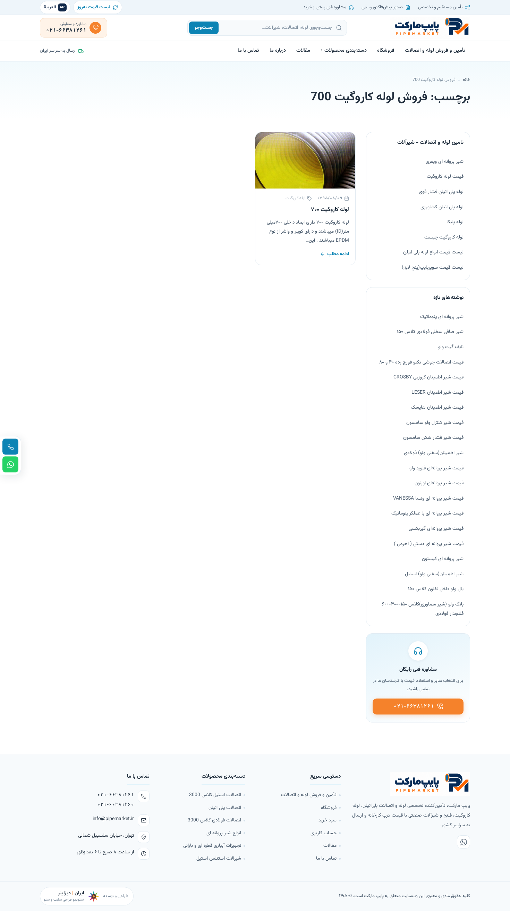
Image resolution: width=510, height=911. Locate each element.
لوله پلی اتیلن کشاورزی (442, 207)
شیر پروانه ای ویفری (445, 162)
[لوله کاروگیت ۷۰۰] (305, 160)
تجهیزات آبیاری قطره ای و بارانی (212, 845)
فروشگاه (385, 51)
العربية (54, 7)
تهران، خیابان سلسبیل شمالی (106, 835)
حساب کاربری (324, 833)
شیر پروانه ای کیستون (443, 559)
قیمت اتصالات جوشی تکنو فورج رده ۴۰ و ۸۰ (421, 362)
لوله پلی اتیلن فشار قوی (441, 192)
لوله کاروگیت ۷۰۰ (330, 210)
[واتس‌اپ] (463, 842)
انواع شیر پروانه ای (223, 833)
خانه (466, 79)
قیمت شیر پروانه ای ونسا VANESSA (428, 498)
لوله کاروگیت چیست (444, 237)
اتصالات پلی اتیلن (225, 807)
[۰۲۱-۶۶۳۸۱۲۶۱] (10, 447)
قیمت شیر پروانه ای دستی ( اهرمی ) (429, 544)
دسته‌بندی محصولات (345, 51)
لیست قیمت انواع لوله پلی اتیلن (433, 252)
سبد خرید (327, 820)
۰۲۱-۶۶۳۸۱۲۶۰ (115, 805)
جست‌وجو (204, 27)
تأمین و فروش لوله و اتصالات (435, 51)
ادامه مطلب (338, 254)
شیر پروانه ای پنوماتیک (442, 317)
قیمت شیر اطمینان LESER (437, 392)
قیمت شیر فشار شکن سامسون (433, 438)
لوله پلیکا (455, 222)
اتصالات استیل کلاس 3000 (215, 795)
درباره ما (278, 51)
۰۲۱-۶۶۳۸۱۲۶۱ (115, 795)
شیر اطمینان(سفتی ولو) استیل (434, 574)
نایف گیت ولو (451, 347)
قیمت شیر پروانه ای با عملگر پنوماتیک (427, 513)
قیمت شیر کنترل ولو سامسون (435, 423)
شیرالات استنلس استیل (218, 858)
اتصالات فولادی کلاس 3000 (214, 820)
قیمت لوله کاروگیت (445, 177)
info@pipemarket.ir (113, 819)
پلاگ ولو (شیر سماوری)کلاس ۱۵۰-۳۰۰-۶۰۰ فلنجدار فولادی (423, 609)
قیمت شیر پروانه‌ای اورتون (439, 483)
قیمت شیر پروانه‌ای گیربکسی (436, 529)
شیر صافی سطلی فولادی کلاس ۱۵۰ (430, 332)
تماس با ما (248, 51)
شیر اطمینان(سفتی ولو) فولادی (434, 453)
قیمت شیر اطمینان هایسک (437, 407)
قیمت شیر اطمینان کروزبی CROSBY (428, 377)
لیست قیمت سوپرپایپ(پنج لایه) (433, 267)
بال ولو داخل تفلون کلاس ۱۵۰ (436, 589)
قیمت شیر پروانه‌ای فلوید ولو (436, 468)
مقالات (303, 51)
